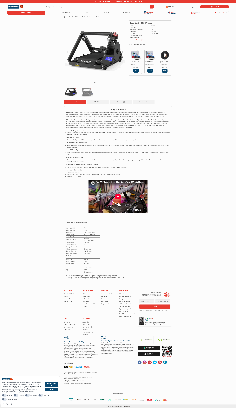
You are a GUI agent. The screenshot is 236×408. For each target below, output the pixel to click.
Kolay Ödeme (123, 299)
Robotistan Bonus (125, 296)
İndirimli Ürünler (88, 327)
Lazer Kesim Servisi (89, 304)
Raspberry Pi (87, 296)
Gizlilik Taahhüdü (125, 316)
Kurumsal (126, 12)
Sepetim (85, 329)
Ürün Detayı (75, 102)
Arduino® (86, 299)
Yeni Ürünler (66, 12)
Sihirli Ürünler (105, 299)
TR (217, 12)
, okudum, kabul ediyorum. (154, 311)
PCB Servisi (86, 301)
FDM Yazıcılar (85, 17)
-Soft (108, 406)
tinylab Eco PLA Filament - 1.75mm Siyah (164, 63)
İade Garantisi (143, 102)
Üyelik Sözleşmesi (125, 309)
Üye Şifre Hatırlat (69, 324)
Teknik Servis (98, 102)
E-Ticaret (112, 406)
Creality (153, 26)
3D (73, 17)
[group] (95, 50)
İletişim (66, 296)
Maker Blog (67, 299)
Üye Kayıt (67, 329)
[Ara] (152, 7)
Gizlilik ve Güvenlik (125, 304)
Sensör (85, 309)
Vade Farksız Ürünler (107, 294)
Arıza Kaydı (105, 12)
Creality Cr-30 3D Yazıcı (96, 17)
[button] (94, 82)
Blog (86, 12)
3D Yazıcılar (104, 301)
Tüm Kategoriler (88, 332)
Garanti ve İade (124, 311)
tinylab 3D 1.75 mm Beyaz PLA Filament (135, 63)
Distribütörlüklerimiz (71, 294)
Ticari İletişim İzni (125, 294)
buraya (77, 134)
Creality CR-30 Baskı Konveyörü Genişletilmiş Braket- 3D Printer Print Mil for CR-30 (95, 278)
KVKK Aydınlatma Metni (127, 314)
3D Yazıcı (77, 17)
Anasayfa (68, 17)
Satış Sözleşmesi (124, 306)
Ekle (136, 71)
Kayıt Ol (155, 306)
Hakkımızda (68, 301)
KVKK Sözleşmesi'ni (146, 311)
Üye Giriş (67, 322)
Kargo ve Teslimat (125, 301)
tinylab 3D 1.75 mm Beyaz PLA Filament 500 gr (149, 63)
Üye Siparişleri (68, 327)
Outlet (85, 306)
